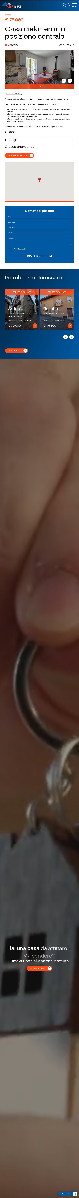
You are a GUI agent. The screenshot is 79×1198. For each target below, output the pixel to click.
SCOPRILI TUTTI (14, 351)
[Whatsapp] (69, 5)
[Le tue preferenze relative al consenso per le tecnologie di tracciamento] (75, 1194)
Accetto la (19, 249)
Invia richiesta (39, 256)
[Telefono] (64, 5)
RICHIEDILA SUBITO (37, 968)
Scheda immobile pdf (17, 156)
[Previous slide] (63, 80)
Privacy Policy (22, 249)
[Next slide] (70, 80)
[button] (39, 180)
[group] (39, 69)
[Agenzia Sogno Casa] (11, 5)
